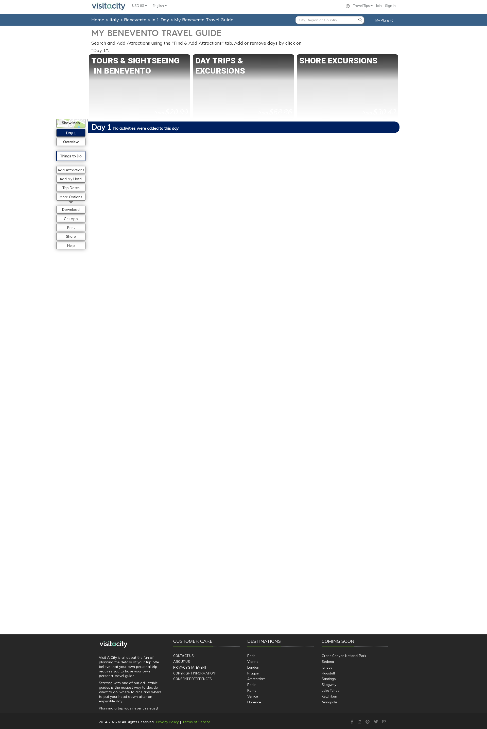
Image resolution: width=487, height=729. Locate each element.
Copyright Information (194, 673)
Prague (253, 673)
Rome (251, 690)
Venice (252, 696)
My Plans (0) (384, 20)
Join (379, 6)
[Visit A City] (113, 645)
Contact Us (183, 656)
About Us (181, 661)
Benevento (136, 20)
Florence (254, 702)
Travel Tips (362, 6)
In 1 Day (160, 20)
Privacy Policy (167, 722)
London (253, 667)
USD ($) (138, 6)
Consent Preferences (192, 679)
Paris (251, 656)
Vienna (252, 661)
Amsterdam (256, 679)
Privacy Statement (189, 667)
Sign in (390, 6)
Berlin (251, 685)
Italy (115, 20)
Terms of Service (196, 722)
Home (97, 20)
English (159, 6)
